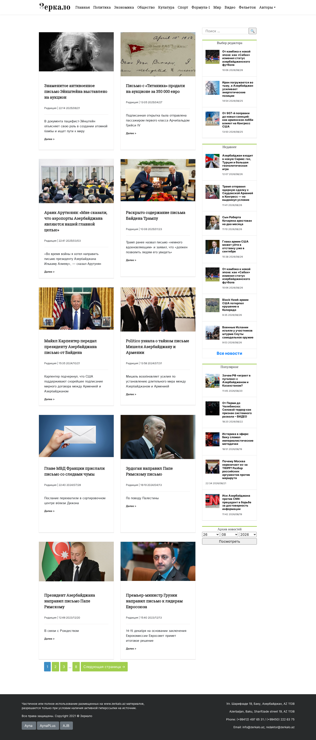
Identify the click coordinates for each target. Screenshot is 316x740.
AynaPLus (47, 725)
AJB (66, 725)
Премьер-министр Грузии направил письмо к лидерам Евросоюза (154, 601)
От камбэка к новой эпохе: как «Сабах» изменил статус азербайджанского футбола (236, 58)
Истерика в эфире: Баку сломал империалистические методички (237, 439)
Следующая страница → (104, 667)
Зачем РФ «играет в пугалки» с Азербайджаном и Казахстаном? (236, 380)
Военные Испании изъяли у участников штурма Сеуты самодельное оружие (237, 332)
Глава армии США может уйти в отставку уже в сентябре (235, 246)
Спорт (183, 7)
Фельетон (247, 7)
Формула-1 (201, 7)
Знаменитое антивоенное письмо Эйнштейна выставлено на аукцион (75, 91)
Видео (230, 7)
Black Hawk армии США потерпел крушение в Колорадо (235, 305)
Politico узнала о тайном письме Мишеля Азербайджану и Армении (157, 346)
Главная (82, 7)
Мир (217, 7)
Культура (166, 7)
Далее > (49, 139)
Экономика (124, 7)
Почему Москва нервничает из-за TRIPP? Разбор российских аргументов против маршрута (236, 469)
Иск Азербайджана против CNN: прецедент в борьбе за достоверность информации (236, 502)
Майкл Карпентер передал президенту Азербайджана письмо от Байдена (70, 346)
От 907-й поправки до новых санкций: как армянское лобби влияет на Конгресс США (237, 119)
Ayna (28, 725)
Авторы (266, 7)
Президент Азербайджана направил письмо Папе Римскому (69, 601)
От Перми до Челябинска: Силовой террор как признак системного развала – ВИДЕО (237, 409)
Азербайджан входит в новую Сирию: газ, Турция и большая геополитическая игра (237, 162)
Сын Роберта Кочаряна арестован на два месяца (237, 220)
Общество (146, 7)
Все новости (229, 353)
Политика (102, 7)
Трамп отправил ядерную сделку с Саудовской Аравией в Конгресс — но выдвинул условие (237, 193)
